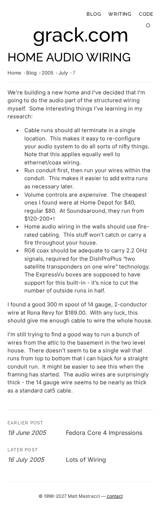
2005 (48, 73)
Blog (93, 14)
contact (115, 496)
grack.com (80, 34)
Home (14, 73)
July (63, 73)
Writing (119, 14)
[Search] (148, 26)
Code (146, 14)
